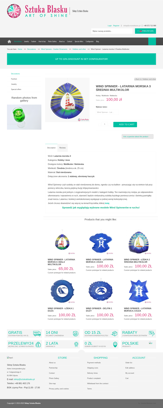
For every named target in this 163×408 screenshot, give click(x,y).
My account (129, 373)
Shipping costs (92, 368)
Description (51, 148)
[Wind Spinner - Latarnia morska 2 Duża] (138, 290)
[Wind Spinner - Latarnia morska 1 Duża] (100, 242)
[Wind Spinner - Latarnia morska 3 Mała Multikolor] (62, 242)
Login (110, 26)
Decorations (15, 74)
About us (52, 363)
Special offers (16, 89)
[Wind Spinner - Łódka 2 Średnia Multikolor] (138, 242)
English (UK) (147, 31)
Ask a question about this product (135, 137)
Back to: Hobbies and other (146, 79)
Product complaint (94, 378)
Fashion (14, 79)
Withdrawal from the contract (97, 383)
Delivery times (92, 373)
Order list (128, 363)
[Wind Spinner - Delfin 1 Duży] (100, 290)
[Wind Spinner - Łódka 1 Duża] (62, 290)
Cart (126, 378)
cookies (59, 389)
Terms (89, 389)
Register (116, 26)
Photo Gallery (54, 378)
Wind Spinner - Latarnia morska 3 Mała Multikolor (61, 262)
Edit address (130, 368)
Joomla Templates (131, 403)
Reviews (62, 148)
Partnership (53, 368)
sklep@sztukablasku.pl (131, 26)
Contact (52, 373)
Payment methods (94, 363)
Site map (52, 383)
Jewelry (14, 84)
